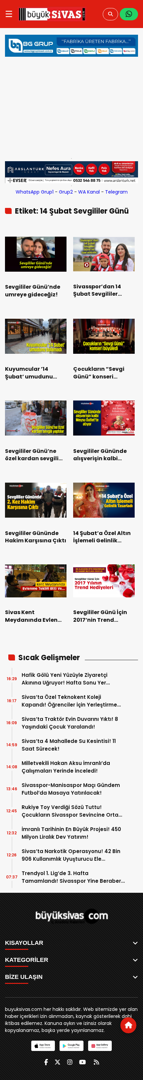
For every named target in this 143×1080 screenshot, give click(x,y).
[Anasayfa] (128, 1025)
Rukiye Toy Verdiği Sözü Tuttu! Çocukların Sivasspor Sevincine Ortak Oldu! (71, 811)
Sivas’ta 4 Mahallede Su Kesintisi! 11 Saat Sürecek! (69, 745)
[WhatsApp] (129, 14)
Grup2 (66, 192)
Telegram (116, 192)
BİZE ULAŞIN (24, 977)
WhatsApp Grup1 (35, 192)
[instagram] (69, 1062)
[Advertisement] (71, 106)
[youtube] (82, 1062)
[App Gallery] (100, 1046)
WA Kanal (89, 192)
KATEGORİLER (26, 960)
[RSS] (96, 1062)
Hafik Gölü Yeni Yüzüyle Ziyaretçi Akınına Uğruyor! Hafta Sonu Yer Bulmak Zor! (64, 679)
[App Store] (43, 1046)
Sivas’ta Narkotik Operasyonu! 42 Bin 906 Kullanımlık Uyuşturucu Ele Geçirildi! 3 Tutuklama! (71, 855)
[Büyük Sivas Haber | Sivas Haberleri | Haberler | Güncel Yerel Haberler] (52, 14)
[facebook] (46, 1062)
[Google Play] (71, 1046)
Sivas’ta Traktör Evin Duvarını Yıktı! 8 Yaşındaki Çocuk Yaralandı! (70, 723)
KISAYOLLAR (24, 942)
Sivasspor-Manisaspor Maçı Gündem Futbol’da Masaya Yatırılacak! (71, 789)
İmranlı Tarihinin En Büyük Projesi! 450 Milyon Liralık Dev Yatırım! (71, 833)
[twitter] (58, 1062)
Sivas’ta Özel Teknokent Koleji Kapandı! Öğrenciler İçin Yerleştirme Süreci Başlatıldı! (69, 701)
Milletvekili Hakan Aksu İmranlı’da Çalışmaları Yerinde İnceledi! (66, 767)
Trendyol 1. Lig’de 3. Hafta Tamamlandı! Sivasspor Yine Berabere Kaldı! (73, 877)
